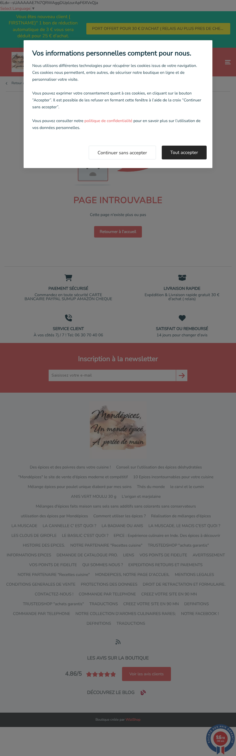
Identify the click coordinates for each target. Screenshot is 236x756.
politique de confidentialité (108, 121)
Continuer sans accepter (122, 153)
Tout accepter (184, 152)
